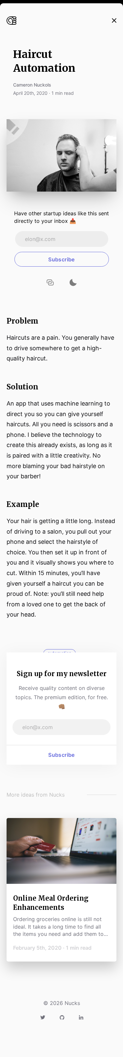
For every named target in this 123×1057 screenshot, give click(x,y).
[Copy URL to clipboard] (50, 282)
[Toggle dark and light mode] (73, 282)
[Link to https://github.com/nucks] (62, 1017)
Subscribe (61, 755)
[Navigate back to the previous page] (114, 20)
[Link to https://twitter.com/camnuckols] (42, 1017)
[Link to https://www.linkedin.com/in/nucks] (81, 1017)
